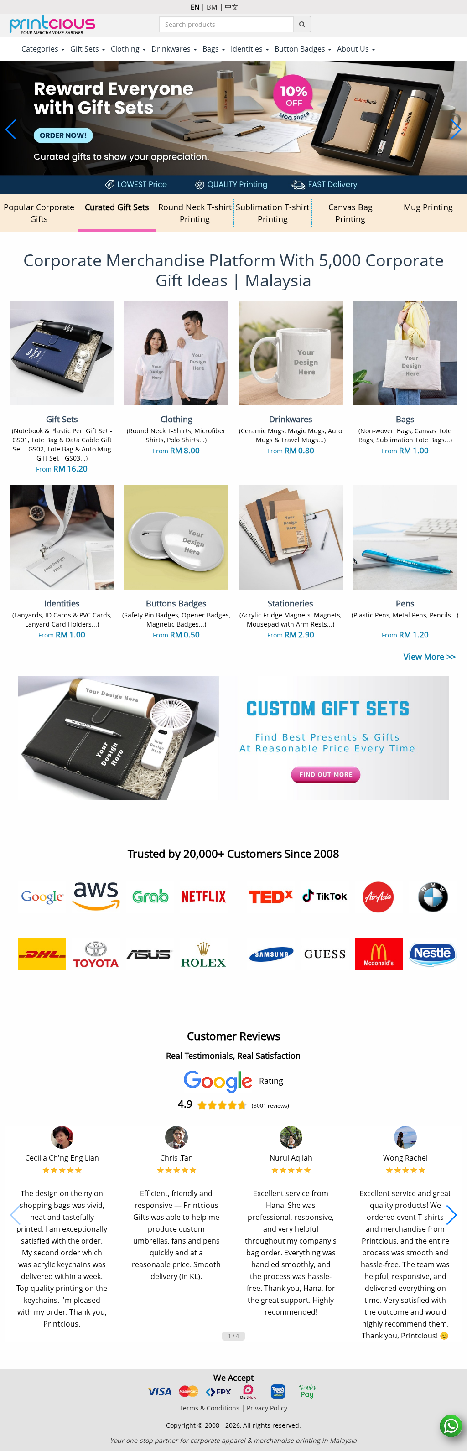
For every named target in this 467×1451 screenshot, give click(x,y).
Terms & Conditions (209, 1408)
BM (212, 6)
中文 (232, 6)
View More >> (430, 656)
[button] (11, 129)
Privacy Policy (267, 1408)
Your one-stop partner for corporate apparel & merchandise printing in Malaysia (233, 1440)
